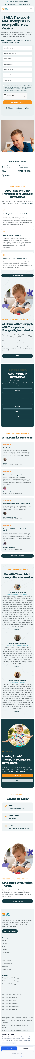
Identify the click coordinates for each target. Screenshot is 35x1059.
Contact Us (5, 952)
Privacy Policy (22, 90)
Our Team (5, 943)
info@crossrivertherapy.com (16, 808)
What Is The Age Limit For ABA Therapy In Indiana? (15, 1026)
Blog (3, 946)
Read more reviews (17, 555)
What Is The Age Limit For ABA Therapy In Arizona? (15, 1031)
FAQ (17, 780)
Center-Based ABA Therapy (10, 981)
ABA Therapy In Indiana (9, 1000)
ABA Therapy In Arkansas (10, 1009)
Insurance (5, 966)
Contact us (17, 775)
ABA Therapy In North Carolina (11, 994)
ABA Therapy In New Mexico (11, 1003)
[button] (31, 9)
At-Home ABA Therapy (9, 984)
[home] (5, 9)
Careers (4, 949)
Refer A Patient (6, 961)
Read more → (18, 629)
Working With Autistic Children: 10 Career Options (17, 1018)
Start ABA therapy (17, 275)
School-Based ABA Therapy (10, 978)
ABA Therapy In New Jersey (10, 1006)
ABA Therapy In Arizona (9, 997)
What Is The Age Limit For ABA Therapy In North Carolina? (17, 1021)
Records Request (7, 964)
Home (4, 940)
